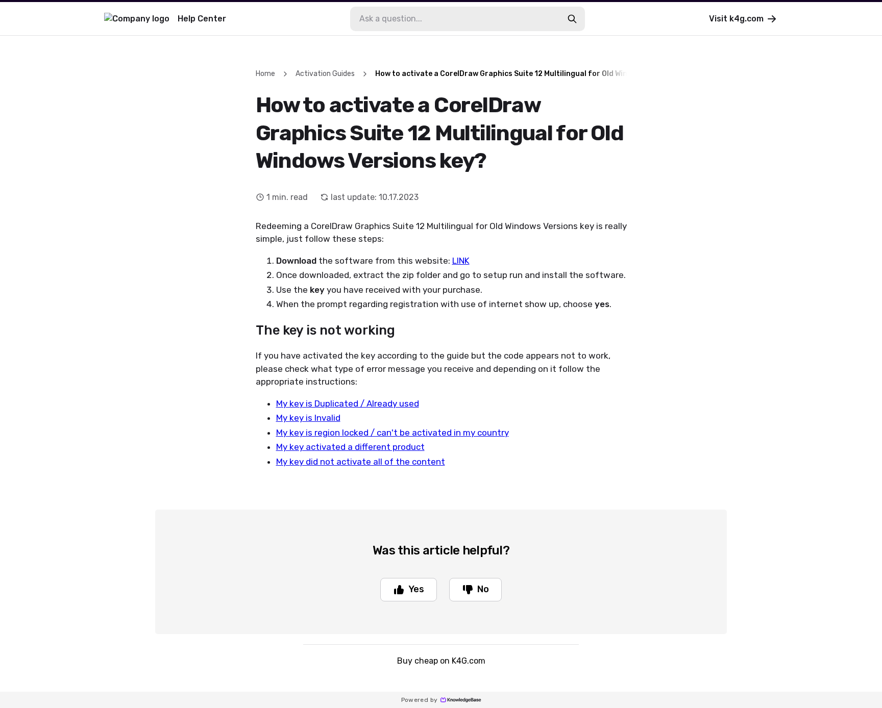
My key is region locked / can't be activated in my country (392, 432)
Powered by (419, 699)
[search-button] (572, 19)
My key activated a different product (350, 447)
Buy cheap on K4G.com (441, 661)
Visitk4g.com (736, 18)
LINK (461, 261)
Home (265, 73)
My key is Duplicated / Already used (347, 403)
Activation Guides (325, 73)
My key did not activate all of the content (360, 462)
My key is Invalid (308, 418)
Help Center (202, 18)
